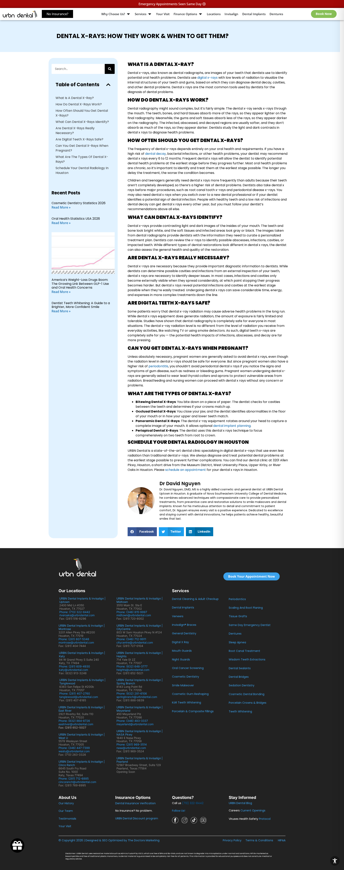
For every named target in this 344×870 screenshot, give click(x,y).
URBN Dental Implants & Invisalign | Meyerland (139, 708)
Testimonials (67, 819)
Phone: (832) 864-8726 (75, 720)
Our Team (66, 811)
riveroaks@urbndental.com (77, 615)
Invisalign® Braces (184, 625)
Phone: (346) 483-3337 (132, 720)
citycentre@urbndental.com (134, 642)
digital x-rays (207, 77)
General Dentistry (184, 633)
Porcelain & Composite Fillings (193, 711)
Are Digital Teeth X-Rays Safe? (79, 139)
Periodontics (237, 599)
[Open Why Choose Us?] (128, 14)
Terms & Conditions (259, 840)
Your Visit (65, 826)
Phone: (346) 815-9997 (133, 612)
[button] (108, 84)
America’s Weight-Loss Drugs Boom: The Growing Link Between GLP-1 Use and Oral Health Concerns (80, 283)
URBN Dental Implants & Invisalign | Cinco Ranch (82, 763)
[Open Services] (149, 14)
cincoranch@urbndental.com (77, 782)
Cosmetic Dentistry (185, 677)
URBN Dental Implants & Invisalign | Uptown (82, 600)
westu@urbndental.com (74, 751)
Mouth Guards (182, 651)
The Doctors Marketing (143, 840)
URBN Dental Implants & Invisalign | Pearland (139, 759)
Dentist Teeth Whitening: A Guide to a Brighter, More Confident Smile (81, 305)
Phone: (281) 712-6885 (74, 778)
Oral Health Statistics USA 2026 (76, 218)
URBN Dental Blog (240, 803)
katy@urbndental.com (73, 669)
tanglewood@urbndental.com (78, 697)
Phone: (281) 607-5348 (75, 639)
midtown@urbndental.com (133, 615)
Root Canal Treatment (244, 651)
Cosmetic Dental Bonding (246, 694)
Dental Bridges (239, 677)
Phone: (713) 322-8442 (75, 612)
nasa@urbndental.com (131, 747)
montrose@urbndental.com (76, 642)
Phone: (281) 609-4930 (74, 666)
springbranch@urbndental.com (136, 697)
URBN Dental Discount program (136, 818)
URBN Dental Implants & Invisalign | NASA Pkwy (139, 732)
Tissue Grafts (238, 616)
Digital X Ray (180, 642)
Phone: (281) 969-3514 (131, 744)
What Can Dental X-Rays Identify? (82, 122)
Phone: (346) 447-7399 (74, 747)
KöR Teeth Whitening (186, 702)
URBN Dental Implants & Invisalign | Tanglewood (82, 681)
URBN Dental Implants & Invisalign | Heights (139, 654)
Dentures (235, 634)
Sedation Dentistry (241, 685)
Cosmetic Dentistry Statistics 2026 (79, 203)
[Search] (110, 69)
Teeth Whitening (240, 711)
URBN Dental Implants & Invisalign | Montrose (82, 627)
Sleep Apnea (237, 642)
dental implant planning (232, 425)
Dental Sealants (240, 668)
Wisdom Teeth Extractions (247, 659)
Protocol (265, 819)
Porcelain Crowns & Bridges (247, 703)
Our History (66, 803)
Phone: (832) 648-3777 (132, 666)
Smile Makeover (183, 685)
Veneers (177, 616)
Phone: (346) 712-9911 (131, 639)
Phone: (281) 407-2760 (74, 693)
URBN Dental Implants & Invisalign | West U (82, 736)
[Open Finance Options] (200, 14)
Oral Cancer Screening (188, 668)
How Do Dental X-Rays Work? (79, 104)
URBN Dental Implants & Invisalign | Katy (82, 654)
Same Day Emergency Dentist (250, 625)
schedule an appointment (185, 469)
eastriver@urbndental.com (76, 724)
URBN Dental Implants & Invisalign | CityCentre (139, 627)
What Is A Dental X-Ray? (75, 98)
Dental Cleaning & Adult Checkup (195, 599)
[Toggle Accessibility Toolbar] (335, 861)
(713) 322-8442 (192, 803)
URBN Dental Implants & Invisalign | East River (82, 708)
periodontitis (158, 366)
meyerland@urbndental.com (134, 724)
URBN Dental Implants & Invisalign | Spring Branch (139, 681)
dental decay (155, 153)
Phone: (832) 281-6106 (131, 693)
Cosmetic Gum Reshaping (190, 694)
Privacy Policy (232, 840)
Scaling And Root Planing (246, 608)
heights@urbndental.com (132, 669)
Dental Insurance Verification (135, 803)
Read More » (61, 207)
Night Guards (181, 659)
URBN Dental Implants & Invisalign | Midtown (139, 600)
